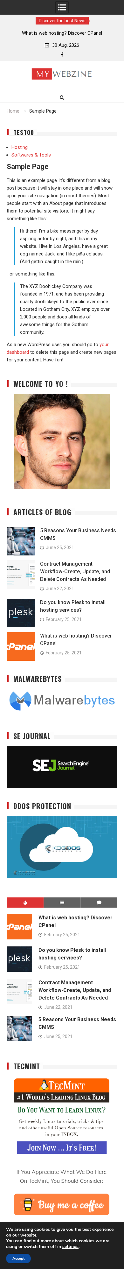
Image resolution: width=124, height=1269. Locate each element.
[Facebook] (62, 54)
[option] (62, 33)
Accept (18, 1258)
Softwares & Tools (31, 155)
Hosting (19, 147)
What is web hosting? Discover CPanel (62, 33)
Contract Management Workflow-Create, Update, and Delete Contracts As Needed (75, 571)
